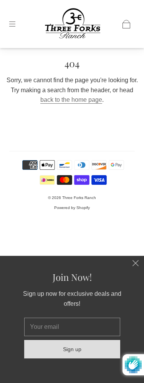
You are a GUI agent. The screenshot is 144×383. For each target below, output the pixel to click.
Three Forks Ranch (79, 198)
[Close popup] (135, 264)
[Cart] (126, 24)
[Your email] (72, 327)
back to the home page (71, 99)
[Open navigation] (17, 24)
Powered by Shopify (72, 208)
